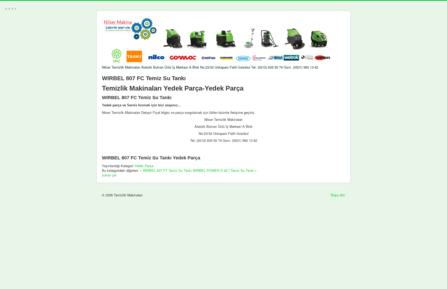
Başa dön (338, 194)
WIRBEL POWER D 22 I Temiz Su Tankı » (225, 170)
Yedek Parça (143, 165)
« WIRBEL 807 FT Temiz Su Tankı (166, 170)
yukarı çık (109, 175)
